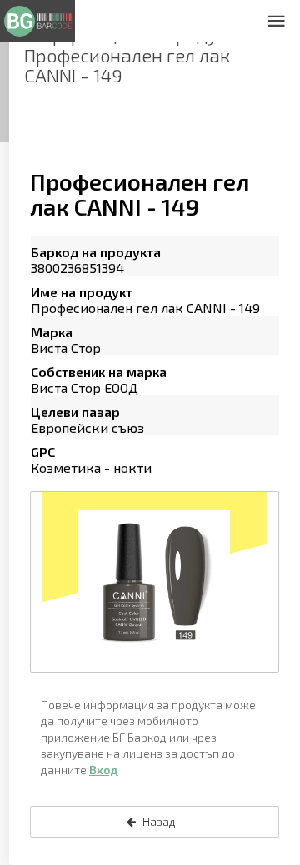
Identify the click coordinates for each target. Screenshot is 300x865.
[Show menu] (276, 21)
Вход (103, 770)
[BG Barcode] (37, 21)
